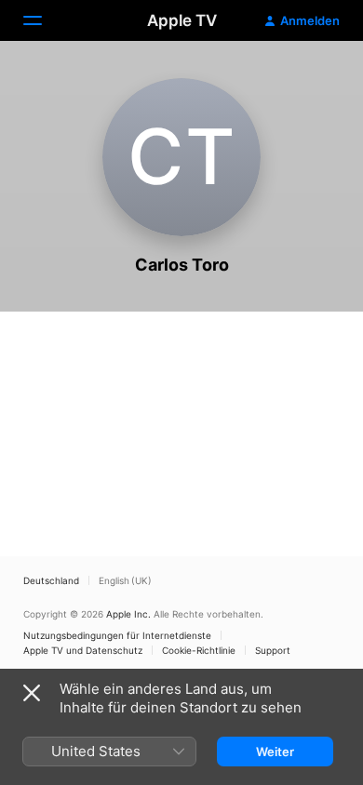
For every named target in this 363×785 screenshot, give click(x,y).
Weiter (275, 751)
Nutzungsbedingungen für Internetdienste (117, 635)
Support (272, 650)
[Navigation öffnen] (43, 20)
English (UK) (125, 580)
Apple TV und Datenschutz (82, 650)
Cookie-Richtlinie (198, 650)
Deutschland (51, 580)
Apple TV (182, 20)
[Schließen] (31, 693)
